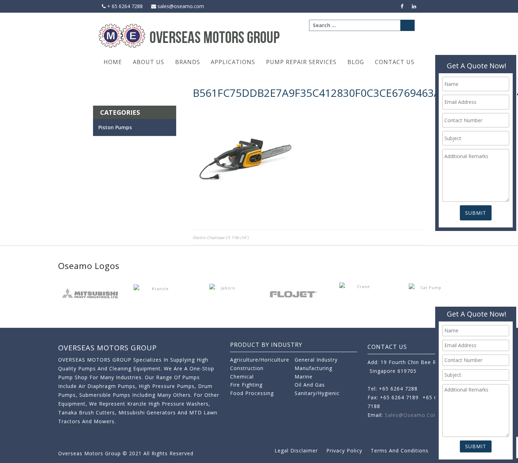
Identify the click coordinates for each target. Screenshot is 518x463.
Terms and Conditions (399, 450)
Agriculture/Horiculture (259, 359)
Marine (304, 376)
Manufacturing (313, 368)
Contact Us (394, 62)
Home (113, 62)
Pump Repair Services (301, 62)
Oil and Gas (310, 384)
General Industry (316, 359)
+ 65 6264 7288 (124, 6)
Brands (187, 62)
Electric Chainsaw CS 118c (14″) (220, 237)
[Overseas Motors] (189, 35)
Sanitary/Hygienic (317, 393)
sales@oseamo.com (180, 6)
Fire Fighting (246, 384)
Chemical (242, 376)
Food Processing (252, 393)
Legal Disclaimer (296, 450)
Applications (233, 62)
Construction (247, 368)
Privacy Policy (344, 450)
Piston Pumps (115, 127)
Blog (355, 62)
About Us (148, 62)
